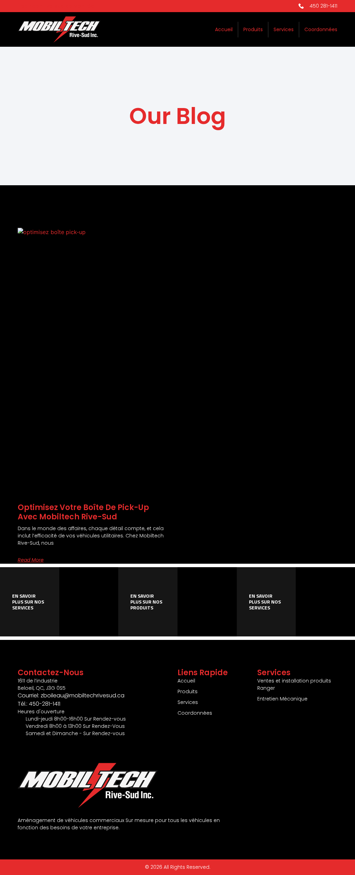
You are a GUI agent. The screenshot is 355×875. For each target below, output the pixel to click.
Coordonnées (320, 29)
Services (284, 29)
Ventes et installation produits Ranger (294, 684)
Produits (253, 29)
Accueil (224, 29)
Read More (31, 559)
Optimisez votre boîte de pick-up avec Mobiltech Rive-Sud (83, 512)
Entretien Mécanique (282, 698)
